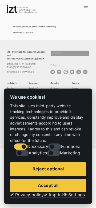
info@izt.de (13, 71)
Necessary (37, 146)
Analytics (38, 152)
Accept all (48, 185)
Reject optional (48, 168)
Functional (71, 146)
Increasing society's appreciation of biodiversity (34, 26)
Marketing (70, 152)
